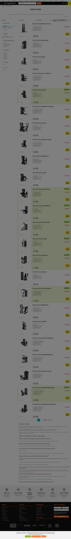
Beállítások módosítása (36, 536)
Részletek (43, 536)
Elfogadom (28, 536)
